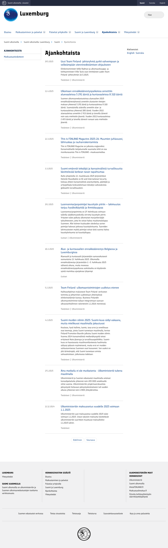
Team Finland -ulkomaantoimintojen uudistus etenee (90, 287)
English (162, 3)
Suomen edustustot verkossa (30, 513)
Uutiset (64, 238)
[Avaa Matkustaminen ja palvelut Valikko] (44, 32)
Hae (160, 15)
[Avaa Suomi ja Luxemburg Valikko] (97, 32)
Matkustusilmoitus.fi (138, 490)
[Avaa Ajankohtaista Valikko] (119, 32)
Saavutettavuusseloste (113, 513)
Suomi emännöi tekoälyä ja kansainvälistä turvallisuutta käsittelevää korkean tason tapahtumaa (91, 170)
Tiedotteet (65, 80)
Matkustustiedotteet (14, 56)
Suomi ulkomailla (11, 42)
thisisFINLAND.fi (136, 487)
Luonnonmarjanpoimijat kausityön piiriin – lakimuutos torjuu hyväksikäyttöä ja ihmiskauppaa (90, 206)
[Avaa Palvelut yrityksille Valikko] (69, 32)
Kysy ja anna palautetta (140, 513)
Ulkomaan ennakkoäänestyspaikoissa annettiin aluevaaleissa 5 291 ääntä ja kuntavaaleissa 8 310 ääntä (91, 93)
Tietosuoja (76, 513)
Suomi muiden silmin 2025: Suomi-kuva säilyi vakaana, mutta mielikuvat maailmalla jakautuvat (91, 321)
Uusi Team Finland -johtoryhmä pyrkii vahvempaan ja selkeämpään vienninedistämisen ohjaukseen (90, 63)
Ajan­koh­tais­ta (13, 50)
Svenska (152, 3)
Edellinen (77, 440)
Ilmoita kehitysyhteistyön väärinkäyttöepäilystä (140, 495)
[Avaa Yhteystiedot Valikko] (138, 32)
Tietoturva (92, 513)
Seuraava (90, 440)
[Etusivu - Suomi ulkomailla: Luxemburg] (11, 14)
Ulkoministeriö (78, 80)
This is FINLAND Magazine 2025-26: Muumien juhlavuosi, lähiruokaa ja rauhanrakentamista (92, 140)
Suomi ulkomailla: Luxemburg (36, 42)
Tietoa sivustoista (57, 513)
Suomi (57, 42)
